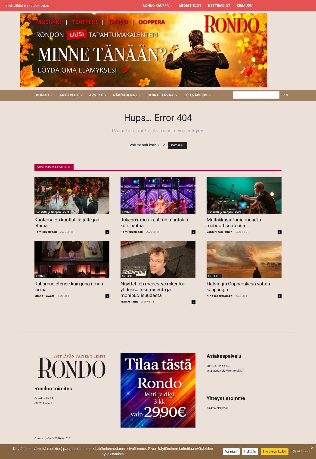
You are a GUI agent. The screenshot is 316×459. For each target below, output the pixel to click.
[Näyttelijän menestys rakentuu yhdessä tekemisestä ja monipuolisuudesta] (158, 259)
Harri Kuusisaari (45, 231)
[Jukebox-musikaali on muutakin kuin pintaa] (158, 195)
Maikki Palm (129, 301)
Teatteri (126, 212)
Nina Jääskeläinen (219, 295)
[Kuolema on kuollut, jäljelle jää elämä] (71, 195)
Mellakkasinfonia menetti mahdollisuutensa (234, 222)
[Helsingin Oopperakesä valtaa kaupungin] (244, 259)
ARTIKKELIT (128, 276)
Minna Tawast (44, 295)
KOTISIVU (177, 145)
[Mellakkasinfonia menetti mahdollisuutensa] (244, 195)
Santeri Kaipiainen (219, 231)
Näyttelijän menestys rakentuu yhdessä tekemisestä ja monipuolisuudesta (153, 289)
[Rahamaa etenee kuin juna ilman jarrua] (71, 259)
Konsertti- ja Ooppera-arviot (52, 212)
